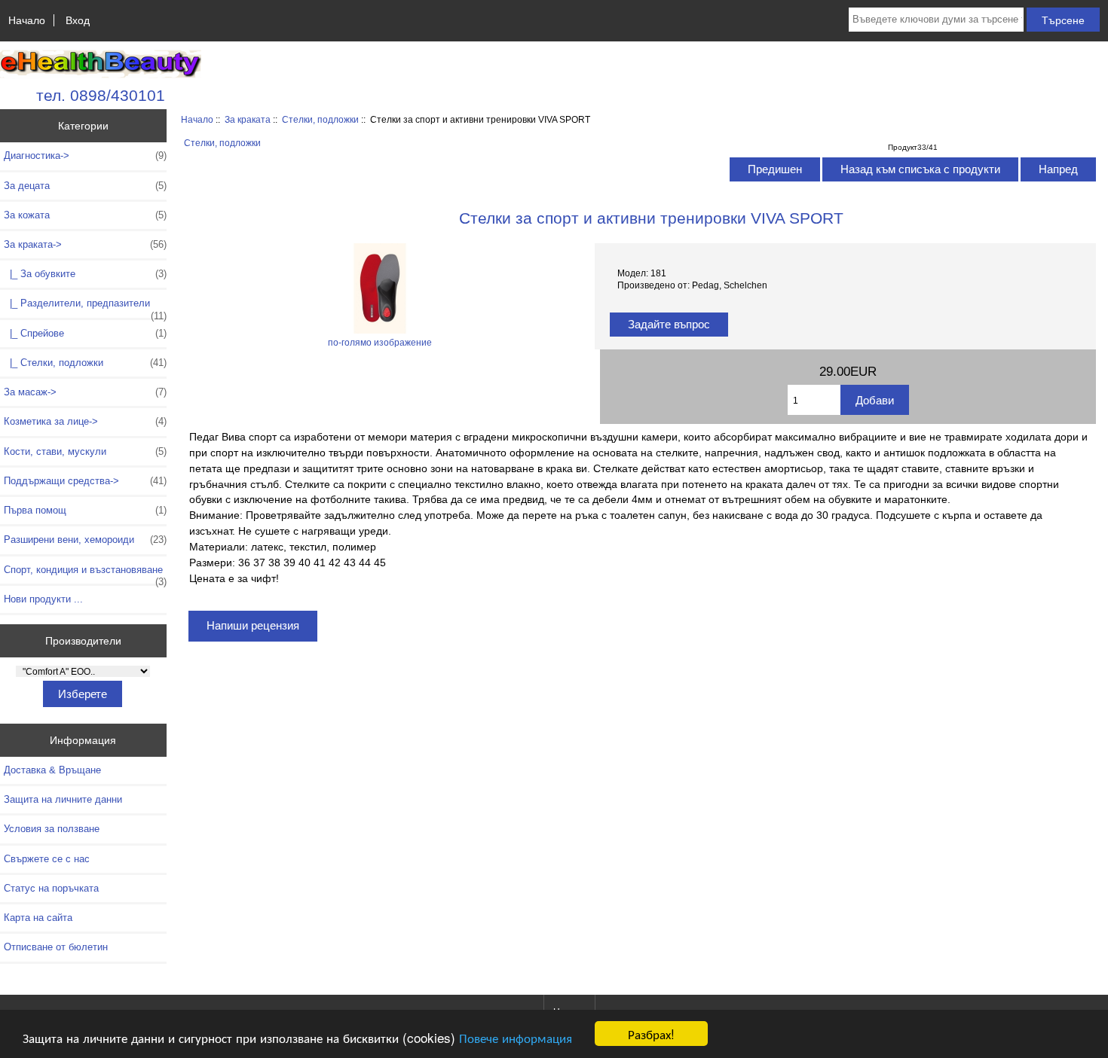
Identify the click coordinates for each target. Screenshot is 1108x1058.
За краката (248, 119)
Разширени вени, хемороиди (85, 539)
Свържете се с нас (47, 858)
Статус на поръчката (51, 888)
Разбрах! (651, 1033)
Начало (26, 20)
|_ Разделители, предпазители (85, 307)
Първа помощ (85, 510)
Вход (78, 20)
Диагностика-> (85, 155)
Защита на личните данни (63, 799)
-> (85, 244)
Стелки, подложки (320, 119)
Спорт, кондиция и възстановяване (85, 574)
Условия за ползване (51, 828)
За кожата (85, 215)
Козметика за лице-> (85, 421)
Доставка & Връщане (52, 770)
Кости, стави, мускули (85, 451)
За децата (85, 185)
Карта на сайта (38, 917)
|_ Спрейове (85, 333)
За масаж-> (85, 392)
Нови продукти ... (43, 599)
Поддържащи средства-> (85, 480)
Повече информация (515, 1037)
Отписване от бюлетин (56, 947)
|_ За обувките (85, 273)
